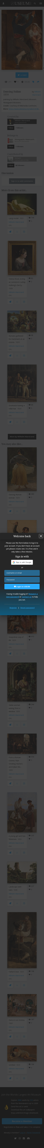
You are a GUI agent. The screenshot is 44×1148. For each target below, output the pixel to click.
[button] (22, 562)
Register (13, 607)
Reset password (27, 607)
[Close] (41, 536)
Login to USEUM (23, 586)
